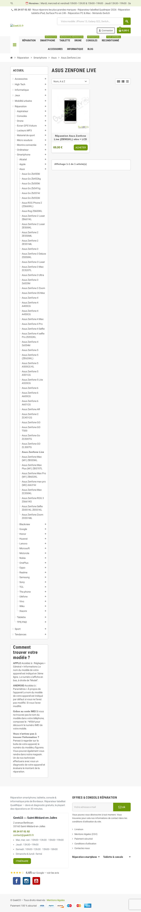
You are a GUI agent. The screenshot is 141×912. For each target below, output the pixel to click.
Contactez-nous (82, 848)
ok (123, 807)
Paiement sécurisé (83, 838)
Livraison (78, 829)
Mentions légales (56, 900)
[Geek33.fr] (17, 25)
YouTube (36, 881)
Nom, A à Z (59, 81)
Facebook (16, 881)
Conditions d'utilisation (85, 843)
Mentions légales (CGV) (85, 834)
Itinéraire (22, 861)
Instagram (26, 881)
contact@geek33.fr (23, 835)
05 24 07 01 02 (22, 9)
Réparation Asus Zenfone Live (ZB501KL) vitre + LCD (70, 137)
